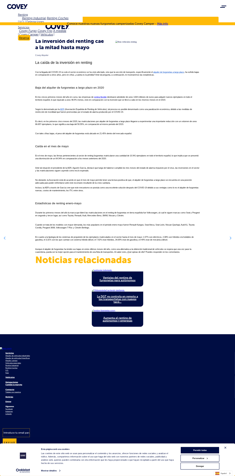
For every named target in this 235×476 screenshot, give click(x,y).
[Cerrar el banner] (225, 448)
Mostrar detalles (49, 470)
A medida (59, 31)
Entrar (8, 401)
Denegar (200, 466)
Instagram (9, 411)
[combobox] (223, 473)
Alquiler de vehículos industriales (17, 356)
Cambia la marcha (13, 385)
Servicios (23, 27)
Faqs (7, 373)
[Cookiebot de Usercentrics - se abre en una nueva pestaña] (23, 471)
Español (224, 473)
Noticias (9, 397)
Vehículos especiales (13, 363)
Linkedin (8, 414)
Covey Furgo (28, 31)
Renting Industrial (34, 18)
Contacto (9, 390)
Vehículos (47, 34)
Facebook (9, 409)
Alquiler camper (11, 361)
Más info (162, 23)
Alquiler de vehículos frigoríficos (17, 358)
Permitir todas (200, 450)
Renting (23, 14)
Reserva (24, 37)
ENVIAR (10, 442)
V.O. (21, 21)
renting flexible (100, 97)
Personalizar (198, 458)
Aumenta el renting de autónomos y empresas (117, 319)
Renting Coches (58, 18)
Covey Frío (45, 31)
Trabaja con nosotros (13, 392)
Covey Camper (29, 34)
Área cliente (29, 20)
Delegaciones (35, 21)
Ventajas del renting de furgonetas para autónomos (117, 279)
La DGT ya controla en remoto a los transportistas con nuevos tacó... (117, 299)
